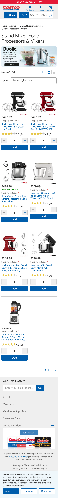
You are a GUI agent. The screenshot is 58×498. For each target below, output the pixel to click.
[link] (14, 113)
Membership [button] (10, 404)
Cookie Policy (37, 468)
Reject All (46, 491)
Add (14, 147)
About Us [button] (8, 397)
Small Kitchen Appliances (33, 26)
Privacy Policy (20, 468)
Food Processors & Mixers (15, 28)
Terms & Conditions (34, 465)
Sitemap (16, 465)
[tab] (29, 397)
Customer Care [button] (11, 418)
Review (29, 491)
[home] (11, 8)
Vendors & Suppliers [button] (14, 411)
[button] (51, 15)
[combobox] (23, 14)
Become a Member (18, 456)
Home (4, 26)
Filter (42, 72)
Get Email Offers (14, 381)
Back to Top (50, 370)
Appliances (14, 26)
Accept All (11, 491)
